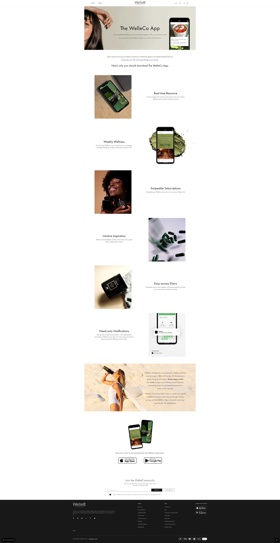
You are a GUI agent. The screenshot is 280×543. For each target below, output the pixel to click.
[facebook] (73, 518)
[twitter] (86, 518)
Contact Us (168, 507)
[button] (8, 540)
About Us (140, 507)
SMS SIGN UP (169, 490)
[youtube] (94, 518)
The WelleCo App (142, 518)
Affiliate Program (142, 524)
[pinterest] (90, 518)
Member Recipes (142, 512)
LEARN (100, 3)
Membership (141, 527)
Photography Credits (93, 539)
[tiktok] (82, 518)
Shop (92, 3)
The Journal (141, 515)
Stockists (167, 518)
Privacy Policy (168, 527)
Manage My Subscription (171, 512)
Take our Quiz (141, 509)
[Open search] (180, 3)
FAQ (166, 509)
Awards (140, 521)
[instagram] (77, 518)
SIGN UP (157, 490)
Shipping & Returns (169, 521)
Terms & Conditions (170, 524)
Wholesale (167, 515)
